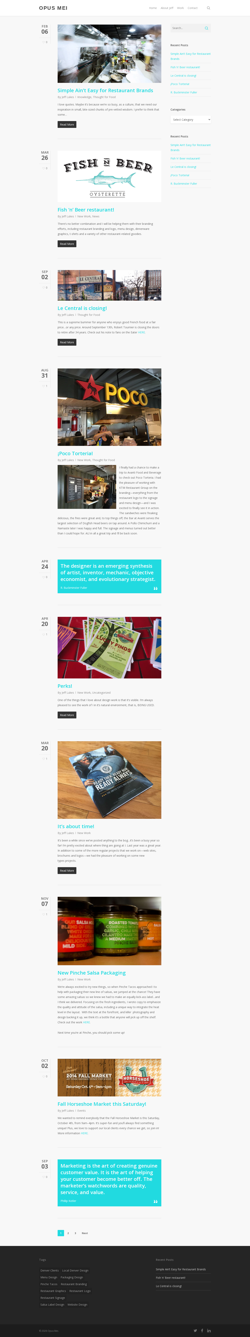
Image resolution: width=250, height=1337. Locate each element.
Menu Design (48, 1277)
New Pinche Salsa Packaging (92, 972)
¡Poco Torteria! (75, 453)
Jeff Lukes (68, 97)
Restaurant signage (52, 1298)
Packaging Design (72, 1277)
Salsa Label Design (52, 1304)
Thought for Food (104, 97)
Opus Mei (53, 8)
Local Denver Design (75, 1270)
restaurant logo (80, 1291)
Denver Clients (49, 1270)
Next (85, 1233)
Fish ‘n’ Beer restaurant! (86, 209)
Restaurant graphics (53, 1291)
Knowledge (84, 97)
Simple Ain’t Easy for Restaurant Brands (105, 90)
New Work (84, 216)
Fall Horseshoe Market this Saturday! (102, 1103)
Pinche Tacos (48, 1284)
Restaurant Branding (74, 1284)
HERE (141, 332)
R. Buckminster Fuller (184, 92)
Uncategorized (101, 692)
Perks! (65, 685)
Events (81, 1110)
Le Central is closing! (82, 308)
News (95, 216)
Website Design (77, 1304)
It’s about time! (76, 826)
